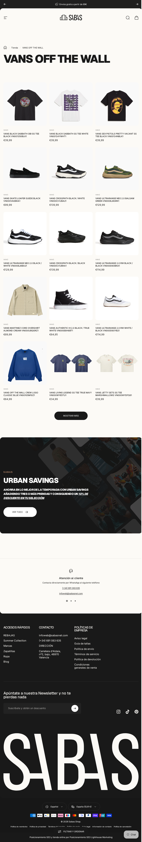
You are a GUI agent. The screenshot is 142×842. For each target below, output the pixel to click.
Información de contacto (100, 829)
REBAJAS (9, 635)
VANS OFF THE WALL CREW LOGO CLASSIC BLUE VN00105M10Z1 (20, 394)
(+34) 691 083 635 (70, 588)
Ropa (6, 656)
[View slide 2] (70, 601)
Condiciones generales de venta (84, 669)
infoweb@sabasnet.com (70, 593)
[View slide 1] (66, 601)
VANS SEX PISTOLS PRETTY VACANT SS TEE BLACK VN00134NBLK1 (116, 135)
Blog (6, 661)
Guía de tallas (81, 643)
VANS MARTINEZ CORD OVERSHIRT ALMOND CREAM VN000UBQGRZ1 (21, 329)
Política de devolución (79, 661)
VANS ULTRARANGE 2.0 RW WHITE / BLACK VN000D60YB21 (113, 329)
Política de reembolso (17, 829)
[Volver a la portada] (5, 47)
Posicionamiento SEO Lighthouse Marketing (89, 839)
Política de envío (83, 649)
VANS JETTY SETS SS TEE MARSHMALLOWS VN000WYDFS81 (113, 394)
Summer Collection (14, 640)
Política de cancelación (121, 829)
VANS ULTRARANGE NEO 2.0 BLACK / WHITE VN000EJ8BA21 (22, 264)
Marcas (7, 645)
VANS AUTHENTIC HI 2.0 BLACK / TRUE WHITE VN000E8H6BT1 (69, 329)
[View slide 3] (74, 601)
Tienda (14, 47)
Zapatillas (9, 651)
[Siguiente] (137, 4)
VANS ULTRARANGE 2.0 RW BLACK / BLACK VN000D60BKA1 (114, 264)
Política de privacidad (36, 829)
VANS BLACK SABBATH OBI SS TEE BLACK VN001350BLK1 (21, 135)
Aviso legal (79, 638)
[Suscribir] (73, 711)
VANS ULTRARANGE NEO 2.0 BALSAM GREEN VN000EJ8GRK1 (114, 199)
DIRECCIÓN (45, 645)
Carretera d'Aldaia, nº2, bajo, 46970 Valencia (49, 654)
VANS (5, 130)
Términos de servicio (85, 654)
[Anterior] (5, 4)
